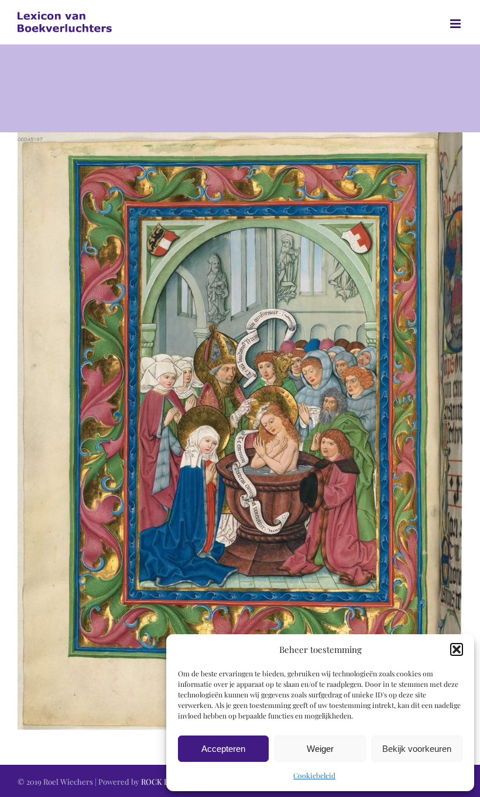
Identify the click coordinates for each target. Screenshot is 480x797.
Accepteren (223, 749)
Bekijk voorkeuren (416, 749)
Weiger (320, 749)
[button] (456, 649)
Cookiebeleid (314, 775)
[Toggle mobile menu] (456, 24)
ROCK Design (164, 781)
